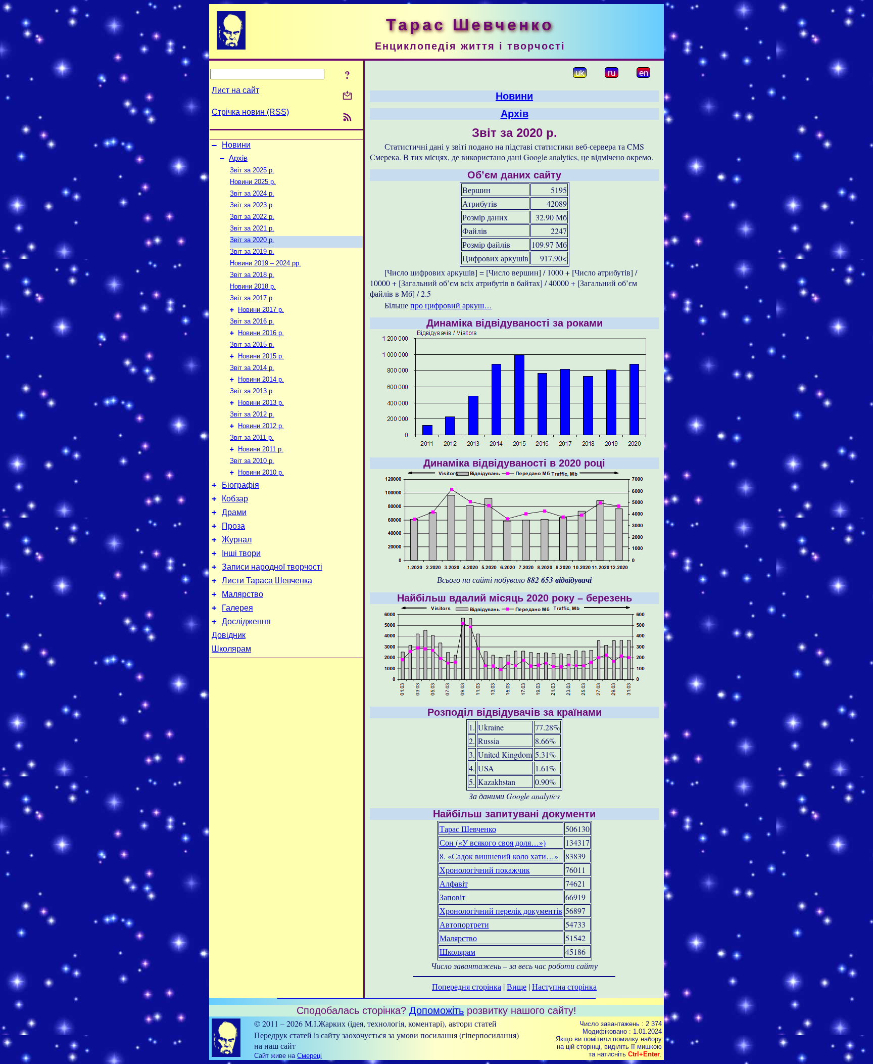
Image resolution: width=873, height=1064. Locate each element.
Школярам (231, 648)
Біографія (240, 485)
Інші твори (241, 553)
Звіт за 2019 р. (252, 251)
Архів (238, 158)
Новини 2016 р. (261, 333)
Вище (516, 986)
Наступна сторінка (564, 986)
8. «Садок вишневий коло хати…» (499, 856)
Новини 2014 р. (261, 379)
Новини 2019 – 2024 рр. (265, 263)
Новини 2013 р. (261, 402)
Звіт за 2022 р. (252, 216)
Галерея (237, 608)
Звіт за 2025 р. (252, 170)
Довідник (229, 635)
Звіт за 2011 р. (252, 437)
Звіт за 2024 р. (252, 193)
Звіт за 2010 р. (252, 461)
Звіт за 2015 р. (252, 344)
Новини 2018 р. (253, 286)
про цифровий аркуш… (451, 305)
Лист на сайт (235, 90)
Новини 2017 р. (261, 309)
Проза (233, 526)
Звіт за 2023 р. (252, 205)
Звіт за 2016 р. (252, 321)
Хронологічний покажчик (485, 869)
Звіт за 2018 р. (252, 275)
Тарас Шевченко (468, 828)
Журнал (237, 539)
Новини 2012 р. (261, 426)
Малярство (242, 594)
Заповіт (452, 897)
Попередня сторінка (466, 986)
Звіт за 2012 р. (252, 414)
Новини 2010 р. (261, 472)
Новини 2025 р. (253, 182)
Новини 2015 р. (261, 356)
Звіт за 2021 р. (252, 228)
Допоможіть (436, 1010)
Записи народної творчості (272, 567)
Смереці (309, 1055)
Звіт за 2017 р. (252, 298)
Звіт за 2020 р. (252, 240)
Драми (234, 512)
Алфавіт (454, 883)
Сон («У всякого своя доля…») (493, 842)
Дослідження (246, 621)
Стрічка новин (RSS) (250, 112)
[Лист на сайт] (347, 96)
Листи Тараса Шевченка (267, 580)
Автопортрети (464, 924)
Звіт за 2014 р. (252, 368)
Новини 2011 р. (260, 449)
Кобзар (235, 498)
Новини (236, 145)
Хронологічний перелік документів (501, 910)
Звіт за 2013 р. (252, 391)
